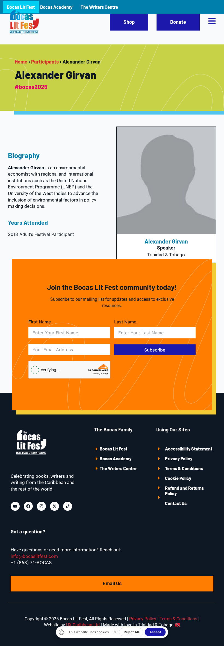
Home (21, 62)
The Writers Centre (118, 468)
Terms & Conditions (184, 468)
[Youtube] (15, 506)
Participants (45, 62)
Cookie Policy (178, 478)
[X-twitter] (54, 506)
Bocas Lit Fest (113, 448)
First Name (39, 321)
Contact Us (176, 503)
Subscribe (154, 350)
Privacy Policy (178, 458)
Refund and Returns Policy (184, 490)
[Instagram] (41, 506)
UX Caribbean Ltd (83, 624)
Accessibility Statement (188, 448)
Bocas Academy (115, 458)
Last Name (125, 321)
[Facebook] (28, 506)
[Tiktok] (67, 506)
